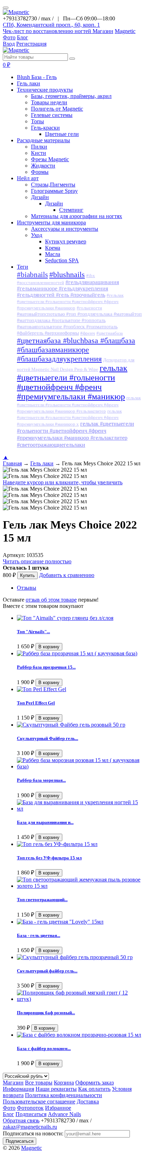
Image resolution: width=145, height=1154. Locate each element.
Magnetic (125, 31)
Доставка (88, 1101)
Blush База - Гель (37, 77)
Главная (12, 463)
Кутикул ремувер (65, 241)
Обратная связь (21, 1120)
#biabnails (32, 274)
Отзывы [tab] (26, 588)
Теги (22, 267)
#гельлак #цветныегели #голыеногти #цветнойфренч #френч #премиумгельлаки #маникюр (70, 301)
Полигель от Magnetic (57, 109)
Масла (52, 254)
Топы (37, 121)
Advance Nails (64, 1114)
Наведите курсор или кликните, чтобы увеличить (62, 482)
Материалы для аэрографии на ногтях (76, 216)
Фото (9, 37)
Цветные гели (62, 134)
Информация (18, 1089)
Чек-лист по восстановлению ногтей (48, 31)
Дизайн (40, 197)
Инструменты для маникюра (51, 222)
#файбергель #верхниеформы (48, 333)
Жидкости (43, 166)
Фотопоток (30, 1108)
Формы (40, 172)
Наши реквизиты (56, 1089)
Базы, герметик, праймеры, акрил (71, 96)
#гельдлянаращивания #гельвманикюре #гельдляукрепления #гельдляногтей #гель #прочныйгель (68, 288)
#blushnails (67, 274)
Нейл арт (28, 178)
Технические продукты (45, 90)
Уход (36, 235)
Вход (9, 44)
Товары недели (49, 102)
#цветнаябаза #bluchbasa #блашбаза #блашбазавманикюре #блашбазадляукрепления (76, 349)
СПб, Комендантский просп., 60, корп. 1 (51, 25)
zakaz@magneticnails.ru (30, 1127)
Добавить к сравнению (66, 575)
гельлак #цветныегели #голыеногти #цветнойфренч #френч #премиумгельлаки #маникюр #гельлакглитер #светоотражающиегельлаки (75, 434)
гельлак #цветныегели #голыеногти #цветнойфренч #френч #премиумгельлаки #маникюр (72, 382)
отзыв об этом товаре (51, 600)
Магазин (103, 31)
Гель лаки (28, 83)
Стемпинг (71, 210)
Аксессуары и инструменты (64, 229)
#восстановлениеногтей (40, 282)
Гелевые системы (51, 115)
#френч (87, 333)
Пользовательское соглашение (39, 1101)
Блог (22, 37)
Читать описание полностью (37, 561)
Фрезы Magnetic (50, 159)
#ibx (90, 275)
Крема (52, 248)
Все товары (38, 1083)
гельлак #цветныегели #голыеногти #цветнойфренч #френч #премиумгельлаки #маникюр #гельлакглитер (79, 404)
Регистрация (31, 44)
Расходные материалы (43, 140)
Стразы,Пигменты (53, 185)
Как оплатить (94, 1089)
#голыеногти (89, 308)
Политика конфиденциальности (63, 1095)
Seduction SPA (62, 260)
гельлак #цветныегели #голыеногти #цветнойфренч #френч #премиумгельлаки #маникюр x (69, 418)
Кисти (38, 153)
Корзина (64, 1083)
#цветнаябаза (109, 333)
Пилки (39, 147)
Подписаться (30, 1114)
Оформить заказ (94, 1083)
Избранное (58, 1108)
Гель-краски (45, 128)
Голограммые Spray (54, 191)
